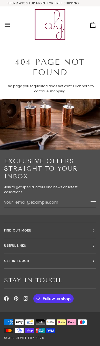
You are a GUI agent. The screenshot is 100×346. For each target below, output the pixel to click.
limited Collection (78, 3)
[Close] (89, 297)
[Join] (83, 324)
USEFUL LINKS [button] (15, 245)
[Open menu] (11, 24)
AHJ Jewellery (21, 338)
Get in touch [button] (16, 261)
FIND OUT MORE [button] (17, 230)
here (86, 86)
